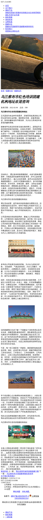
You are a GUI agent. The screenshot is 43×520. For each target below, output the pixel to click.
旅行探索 (15, 13)
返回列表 (4, 471)
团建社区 (8, 24)
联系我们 (8, 29)
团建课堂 (15, 26)
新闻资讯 (30, 26)
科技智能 (22, 13)
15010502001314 (21, 498)
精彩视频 (8, 17)
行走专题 (15, 15)
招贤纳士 (8, 31)
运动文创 (30, 13)
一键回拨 (8, 517)
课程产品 (8, 10)
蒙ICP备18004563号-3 (20, 496)
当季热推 (8, 22)
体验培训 (8, 13)
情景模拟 (37, 13)
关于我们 (8, 8)
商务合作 (15, 31)
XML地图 (25, 491)
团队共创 (8, 15)
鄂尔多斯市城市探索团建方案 (27, 471)
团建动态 (8, 26)
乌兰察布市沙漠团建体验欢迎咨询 (20, 474)
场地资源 (8, 20)
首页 (7, 6)
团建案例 (22, 26)
